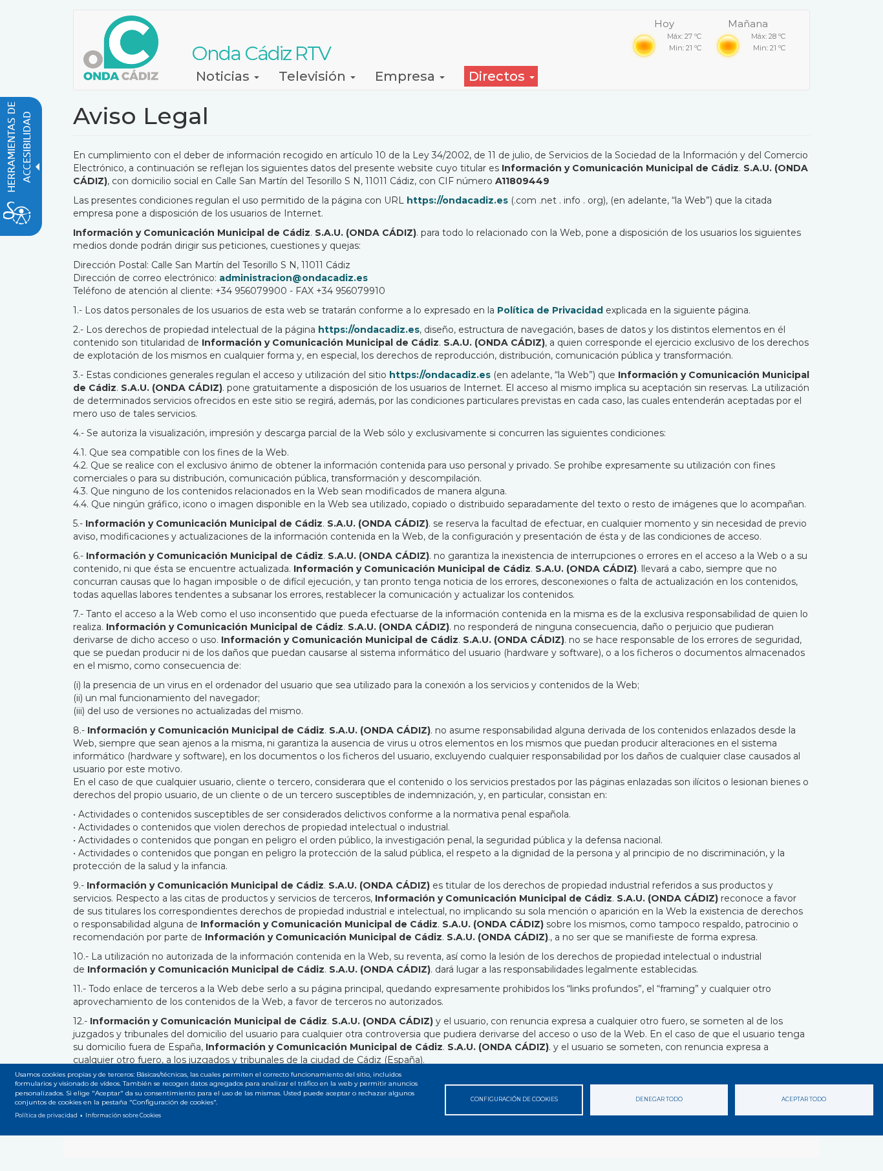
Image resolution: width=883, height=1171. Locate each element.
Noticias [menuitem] (224, 76)
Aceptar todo (804, 1099)
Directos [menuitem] (498, 76)
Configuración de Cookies (514, 1099)
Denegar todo (659, 1099)
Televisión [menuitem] (314, 76)
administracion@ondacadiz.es (293, 278)
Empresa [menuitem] (406, 76)
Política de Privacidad (550, 310)
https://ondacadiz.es (457, 200)
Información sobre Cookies (123, 1115)
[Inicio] (125, 48)
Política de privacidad (46, 1115)
